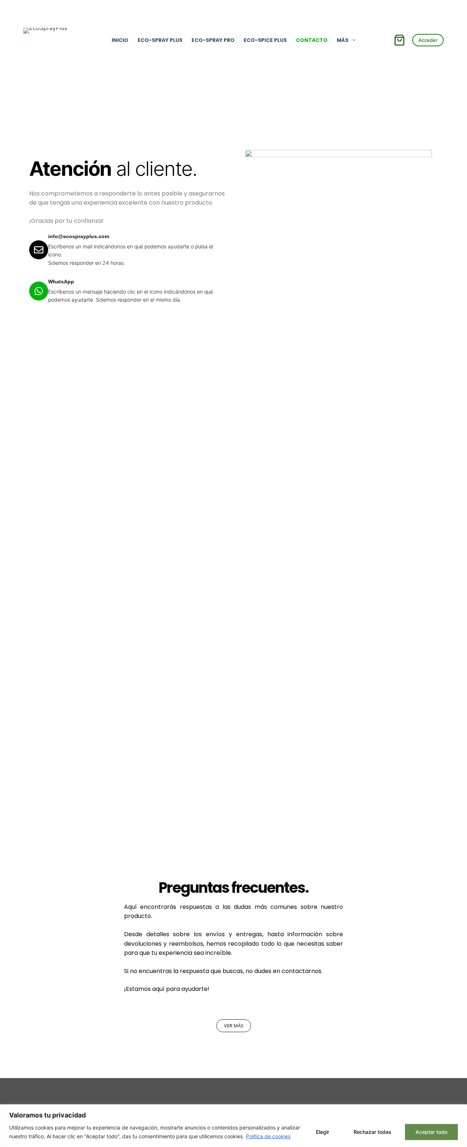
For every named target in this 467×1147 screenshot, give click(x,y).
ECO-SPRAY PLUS (160, 40)
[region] (233, 1125)
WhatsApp (61, 281)
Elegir (322, 1132)
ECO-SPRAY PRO (213, 40)
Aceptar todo (431, 1132)
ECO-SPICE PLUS (265, 40)
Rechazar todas (372, 1132)
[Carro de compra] (399, 40)
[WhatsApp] (38, 291)
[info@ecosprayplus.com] (38, 249)
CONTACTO (312, 40)
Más (342, 40)
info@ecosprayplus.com (78, 236)
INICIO (120, 40)
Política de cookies (268, 1136)
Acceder (427, 40)
